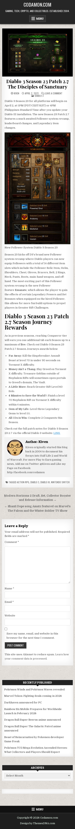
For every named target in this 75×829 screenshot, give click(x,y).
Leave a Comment (53, 93)
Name (9, 588)
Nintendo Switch (60, 482)
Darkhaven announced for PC (23, 702)
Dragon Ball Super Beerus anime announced (32, 719)
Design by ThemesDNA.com (37, 823)
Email (9, 601)
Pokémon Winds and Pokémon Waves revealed (34, 689)
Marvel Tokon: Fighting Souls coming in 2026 (33, 695)
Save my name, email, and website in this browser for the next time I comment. (32, 635)
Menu (40, 18)
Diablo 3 (39, 95)
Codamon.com (37, 4)
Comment (12, 542)
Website (10, 615)
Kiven (16, 93)
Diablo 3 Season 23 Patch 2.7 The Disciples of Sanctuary (37, 84)
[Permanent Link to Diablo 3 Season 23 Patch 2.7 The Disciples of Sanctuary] (37, 52)
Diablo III (45, 482)
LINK (56, 433)
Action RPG (23, 482)
